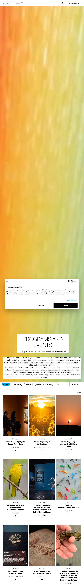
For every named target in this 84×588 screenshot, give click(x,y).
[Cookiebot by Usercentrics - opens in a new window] (70, 281)
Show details (70, 300)
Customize (41, 305)
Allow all (65, 305)
